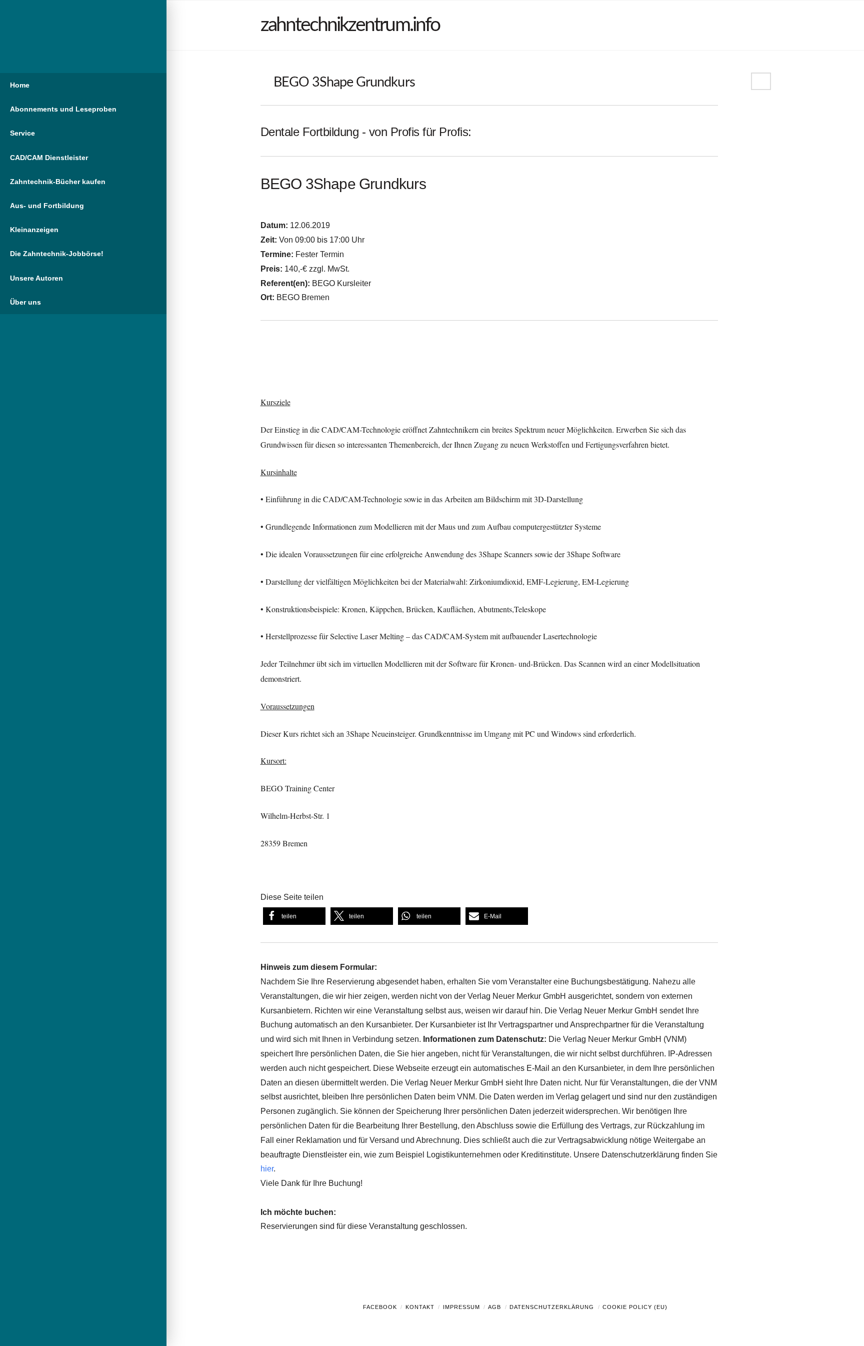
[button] (294, 916)
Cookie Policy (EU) (635, 1307)
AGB (494, 1307)
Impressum (461, 1307)
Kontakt (420, 1307)
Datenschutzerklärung (552, 1307)
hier (267, 1168)
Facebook (380, 1307)
